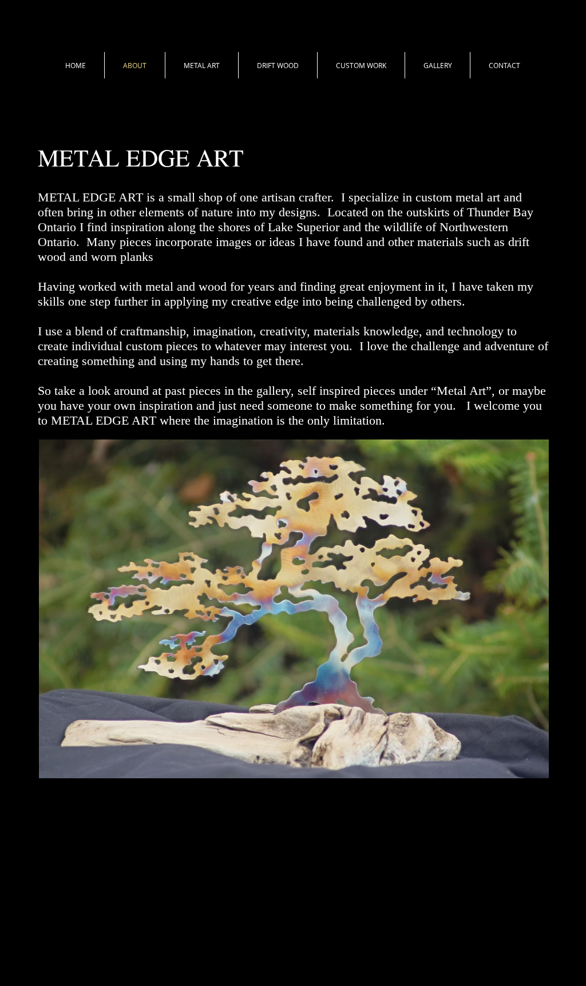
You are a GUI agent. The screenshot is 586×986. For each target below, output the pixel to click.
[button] (201, 65)
